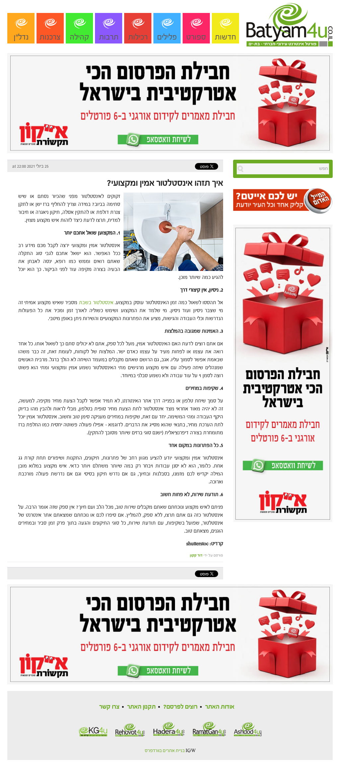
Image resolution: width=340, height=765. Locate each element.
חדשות (225, 37)
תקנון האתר (141, 706)
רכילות (138, 37)
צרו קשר (109, 706)
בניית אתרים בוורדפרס (165, 750)
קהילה (79, 37)
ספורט (196, 37)
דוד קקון (196, 555)
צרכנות (50, 37)
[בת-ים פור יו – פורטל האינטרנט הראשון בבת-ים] (289, 23)
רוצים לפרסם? (180, 706)
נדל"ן (21, 37)
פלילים (167, 37)
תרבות (109, 37)
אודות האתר (219, 706)
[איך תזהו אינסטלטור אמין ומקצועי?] (171, 231)
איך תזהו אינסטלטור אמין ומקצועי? (164, 183)
